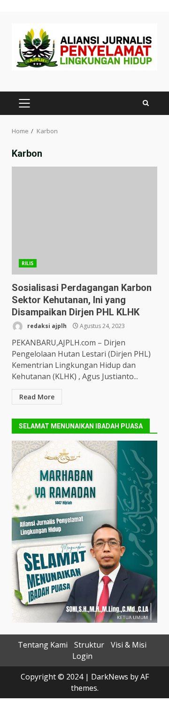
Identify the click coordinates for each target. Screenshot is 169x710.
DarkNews (109, 677)
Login (82, 656)
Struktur (89, 645)
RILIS (28, 263)
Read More (36, 396)
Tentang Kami (43, 645)
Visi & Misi (128, 645)
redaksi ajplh (46, 326)
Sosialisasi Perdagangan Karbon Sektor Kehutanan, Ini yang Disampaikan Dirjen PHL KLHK (84, 221)
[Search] (146, 103)
